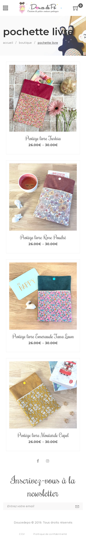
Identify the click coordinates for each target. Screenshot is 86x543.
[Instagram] (47, 461)
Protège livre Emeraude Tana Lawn (43, 336)
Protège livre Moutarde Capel (43, 435)
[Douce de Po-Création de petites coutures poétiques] (41, 8)
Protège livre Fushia (43, 138)
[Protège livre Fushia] (43, 98)
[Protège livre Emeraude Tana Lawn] (43, 296)
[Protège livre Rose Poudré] (43, 197)
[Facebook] (38, 461)
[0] (76, 9)
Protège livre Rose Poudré (43, 237)
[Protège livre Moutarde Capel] (43, 394)
